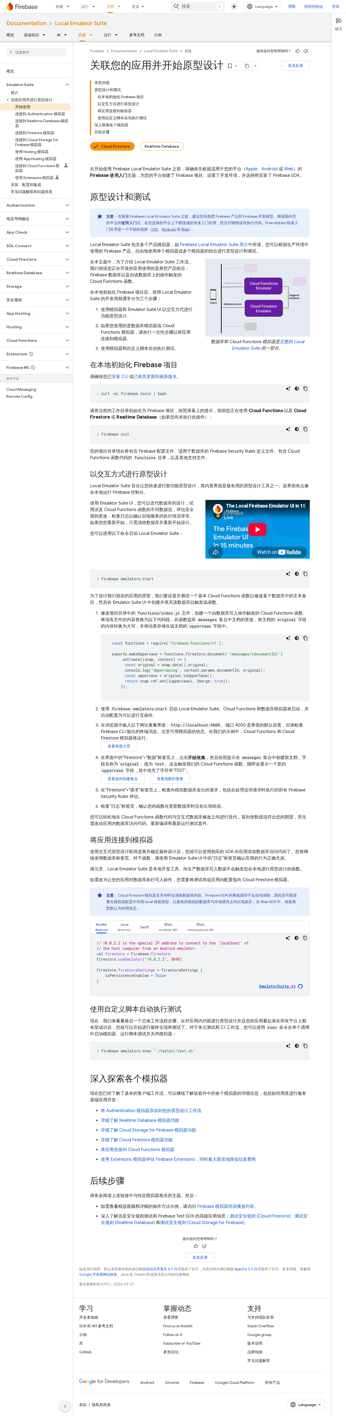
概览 (10, 34)
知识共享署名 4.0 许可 (163, 1269)
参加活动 (170, 1351)
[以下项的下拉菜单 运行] (95, 6)
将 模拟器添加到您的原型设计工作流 (151, 1110)
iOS (155, 229)
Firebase (97, 51)
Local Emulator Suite (81, 23)
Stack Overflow (260, 1326)
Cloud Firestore (115, 146)
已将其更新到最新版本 (155, 376)
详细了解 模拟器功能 (140, 1120)
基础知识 (31, 34)
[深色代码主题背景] (296, 388)
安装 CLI (120, 376)
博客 (292, 6)
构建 (59, 6)
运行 (85, 6)
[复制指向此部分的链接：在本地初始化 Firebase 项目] (183, 365)
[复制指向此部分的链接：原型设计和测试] (156, 197)
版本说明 (254, 1343)
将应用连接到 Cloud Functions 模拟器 (137, 1149)
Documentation (26, 23)
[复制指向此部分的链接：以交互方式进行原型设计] (172, 474)
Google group (259, 1334)
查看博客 (170, 1317)
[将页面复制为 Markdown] (247, 66)
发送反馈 (295, 65)
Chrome (172, 1382)
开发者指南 (88, 1317)
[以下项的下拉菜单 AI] (67, 34)
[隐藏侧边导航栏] (65, 1406)
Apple (251, 169)
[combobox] (198, 6)
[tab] (101, 927)
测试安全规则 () (260, 1216)
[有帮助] (298, 51)
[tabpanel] (200, 965)
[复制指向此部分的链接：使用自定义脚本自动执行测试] (186, 1010)
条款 (83, 1404)
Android (270, 169)
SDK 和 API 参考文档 (96, 1326)
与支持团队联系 (260, 1317)
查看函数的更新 (170, 778)
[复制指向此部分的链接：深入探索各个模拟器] (173, 1079)
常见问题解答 (258, 1360)
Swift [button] (144, 927)
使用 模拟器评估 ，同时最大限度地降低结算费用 (178, 1159)
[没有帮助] (306, 51)
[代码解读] (288, 388)
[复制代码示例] (305, 388)
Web (288, 169)
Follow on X (172, 1334)
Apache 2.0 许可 (248, 1269)
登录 (336, 6)
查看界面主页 (119, 746)
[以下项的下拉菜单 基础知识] (45, 34)
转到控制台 (313, 6)
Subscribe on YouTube (181, 1343)
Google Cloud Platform (234, 1382)
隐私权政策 (101, 1404)
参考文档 (136, 34)
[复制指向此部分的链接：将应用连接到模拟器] (158, 840)
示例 (158, 34)
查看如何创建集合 (123, 778)
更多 (135, 6)
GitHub (85, 1351)
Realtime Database (162, 146)
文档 (110, 6)
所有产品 (272, 1382)
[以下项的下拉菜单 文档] (120, 6)
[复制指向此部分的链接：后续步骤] (130, 1181)
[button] (32, 84)
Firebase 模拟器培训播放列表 (225, 1206)
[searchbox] (36, 52)
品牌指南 (254, 1351)
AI (59, 34)
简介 (214, 244)
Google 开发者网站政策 (98, 1274)
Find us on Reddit (177, 1326)
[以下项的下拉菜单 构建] (69, 6)
